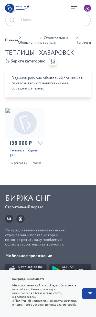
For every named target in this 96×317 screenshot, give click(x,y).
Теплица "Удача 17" (23, 153)
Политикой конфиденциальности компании (46, 301)
